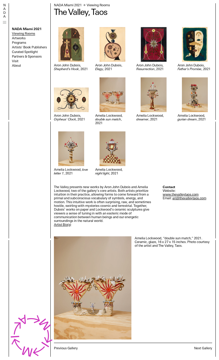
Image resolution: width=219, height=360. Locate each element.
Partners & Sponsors (27, 56)
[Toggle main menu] (4, 22)
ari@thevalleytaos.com (189, 198)
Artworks (18, 38)
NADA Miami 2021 (27, 29)
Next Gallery (203, 348)
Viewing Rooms (23, 33)
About (16, 65)
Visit (15, 61)
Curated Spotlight (25, 52)
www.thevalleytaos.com (181, 194)
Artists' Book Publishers (29, 47)
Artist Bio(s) (62, 225)
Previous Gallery (66, 348)
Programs (19, 42)
